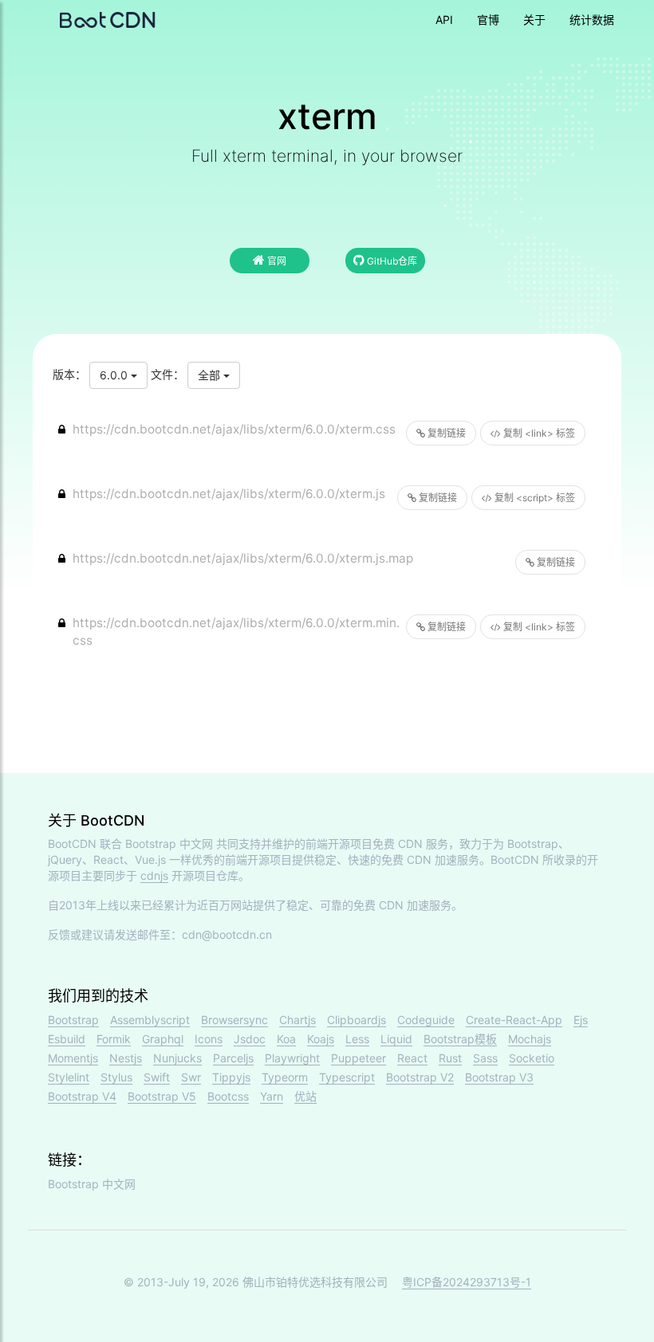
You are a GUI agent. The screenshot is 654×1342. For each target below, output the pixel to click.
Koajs (320, 1039)
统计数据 (591, 19)
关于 (534, 19)
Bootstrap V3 (499, 1077)
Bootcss (228, 1096)
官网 (275, 261)
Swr (191, 1077)
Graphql (162, 1039)
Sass (485, 1058)
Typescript (347, 1077)
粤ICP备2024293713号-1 (466, 1282)
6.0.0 (115, 375)
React (412, 1058)
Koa (286, 1039)
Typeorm (285, 1077)
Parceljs (233, 1058)
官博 (488, 19)
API (444, 19)
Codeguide (426, 1019)
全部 (210, 375)
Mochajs (529, 1039)
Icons (209, 1039)
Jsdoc (250, 1039)
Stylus (116, 1077)
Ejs (580, 1019)
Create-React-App (514, 1019)
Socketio (531, 1058)
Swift (157, 1077)
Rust (450, 1058)
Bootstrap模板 (460, 1039)
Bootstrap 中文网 (169, 843)
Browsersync (234, 1019)
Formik (114, 1039)
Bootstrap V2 (420, 1077)
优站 (305, 1096)
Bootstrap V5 (162, 1096)
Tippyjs (231, 1077)
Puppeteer (358, 1058)
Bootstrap (73, 1019)
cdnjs (154, 875)
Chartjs (297, 1019)
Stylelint (68, 1077)
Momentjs (73, 1058)
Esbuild (66, 1039)
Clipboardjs (356, 1019)
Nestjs (125, 1058)
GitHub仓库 (390, 261)
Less (357, 1039)
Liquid (396, 1039)
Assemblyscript (150, 1019)
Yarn (271, 1096)
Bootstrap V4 (82, 1096)
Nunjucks (177, 1058)
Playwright (292, 1058)
